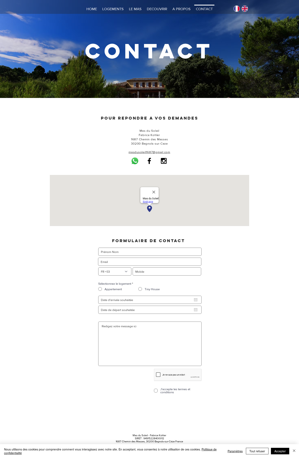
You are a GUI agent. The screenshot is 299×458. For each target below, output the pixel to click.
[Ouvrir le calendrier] (195, 299)
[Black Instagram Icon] (164, 161)
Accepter (280, 451)
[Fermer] (294, 451)
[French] (237, 8)
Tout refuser (257, 451)
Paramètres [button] (235, 451)
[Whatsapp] (135, 161)
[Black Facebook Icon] (149, 161)
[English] (245, 8)
